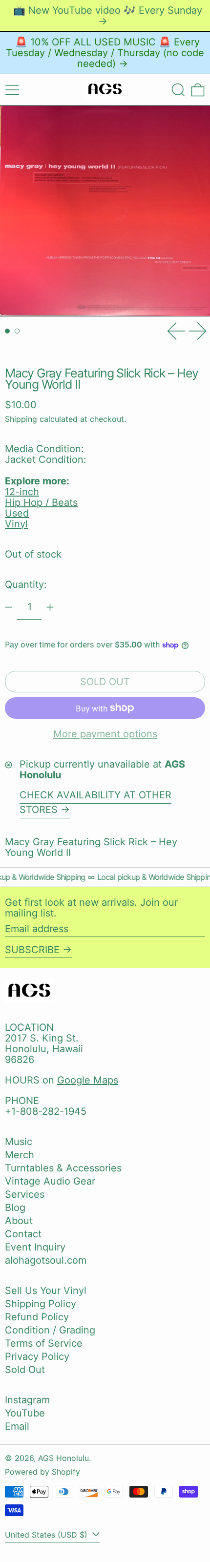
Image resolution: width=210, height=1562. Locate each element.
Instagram (27, 1400)
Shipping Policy (40, 1304)
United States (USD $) (47, 1535)
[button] (178, 90)
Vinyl (16, 524)
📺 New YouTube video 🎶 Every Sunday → (107, 15)
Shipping (21, 419)
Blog (15, 1207)
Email (17, 1426)
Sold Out (25, 1369)
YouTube (25, 1413)
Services (24, 1194)
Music (18, 1141)
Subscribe (32, 950)
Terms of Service (44, 1343)
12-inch (22, 492)
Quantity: (26, 584)
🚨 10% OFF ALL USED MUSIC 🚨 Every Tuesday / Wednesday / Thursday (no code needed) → (105, 52)
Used (17, 513)
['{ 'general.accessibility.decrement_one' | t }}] (8, 607)
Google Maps (87, 1080)
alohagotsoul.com (45, 1260)
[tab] (7, 331)
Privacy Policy (37, 1356)
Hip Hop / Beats (41, 502)
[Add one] (50, 607)
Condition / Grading (50, 1330)
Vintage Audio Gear (50, 1181)
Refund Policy (37, 1317)
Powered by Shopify (42, 1472)
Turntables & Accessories (63, 1168)
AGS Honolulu (63, 1458)
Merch (19, 1155)
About (19, 1221)
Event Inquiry (35, 1247)
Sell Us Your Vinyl (45, 1290)
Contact (23, 1234)
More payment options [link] (105, 734)
